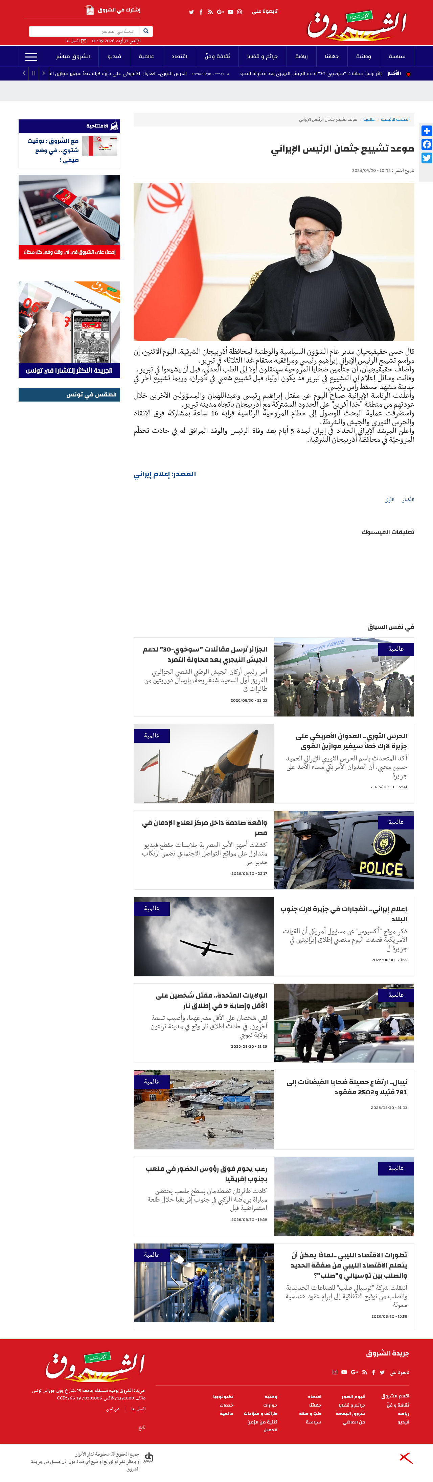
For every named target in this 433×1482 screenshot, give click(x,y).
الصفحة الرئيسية (395, 119)
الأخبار (394, 73)
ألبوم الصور (353, 1397)
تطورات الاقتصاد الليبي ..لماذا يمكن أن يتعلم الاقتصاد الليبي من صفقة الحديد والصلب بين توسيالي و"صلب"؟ (349, 1265)
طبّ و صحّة (310, 1414)
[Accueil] (92, 1365)
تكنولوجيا (223, 1397)
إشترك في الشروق (119, 10)
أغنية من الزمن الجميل (262, 1426)
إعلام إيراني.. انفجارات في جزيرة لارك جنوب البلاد (344, 914)
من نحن (112, 1409)
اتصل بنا (72, 41)
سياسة (397, 56)
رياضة (301, 56)
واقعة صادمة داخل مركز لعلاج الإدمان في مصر (204, 827)
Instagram (239, 12)
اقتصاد (179, 56)
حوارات (270, 1405)
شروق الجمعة (350, 1414)
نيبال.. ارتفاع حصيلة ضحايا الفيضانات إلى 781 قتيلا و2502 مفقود (347, 1087)
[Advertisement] (69, 505)
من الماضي (354, 1422)
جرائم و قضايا (262, 56)
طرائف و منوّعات (260, 1414)
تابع (142, 1427)
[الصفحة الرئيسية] (359, 20)
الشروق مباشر (73, 56)
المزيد (31, 57)
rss (210, 12)
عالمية (146, 56)
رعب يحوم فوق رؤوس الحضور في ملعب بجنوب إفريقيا (206, 1173)
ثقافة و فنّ (398, 1405)
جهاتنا (332, 56)
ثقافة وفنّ (217, 56)
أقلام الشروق (395, 1396)
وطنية (363, 56)
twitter (192, 12)
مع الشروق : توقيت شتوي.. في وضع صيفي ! (53, 150)
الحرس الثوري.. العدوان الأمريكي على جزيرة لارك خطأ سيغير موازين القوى (173, 73)
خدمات (226, 1405)
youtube (230, 12)
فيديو (114, 56)
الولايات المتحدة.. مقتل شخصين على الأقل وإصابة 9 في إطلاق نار (211, 1000)
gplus (220, 12)
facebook (201, 12)
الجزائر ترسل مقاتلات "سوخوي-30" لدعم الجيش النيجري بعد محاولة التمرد (205, 654)
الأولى (389, 500)
